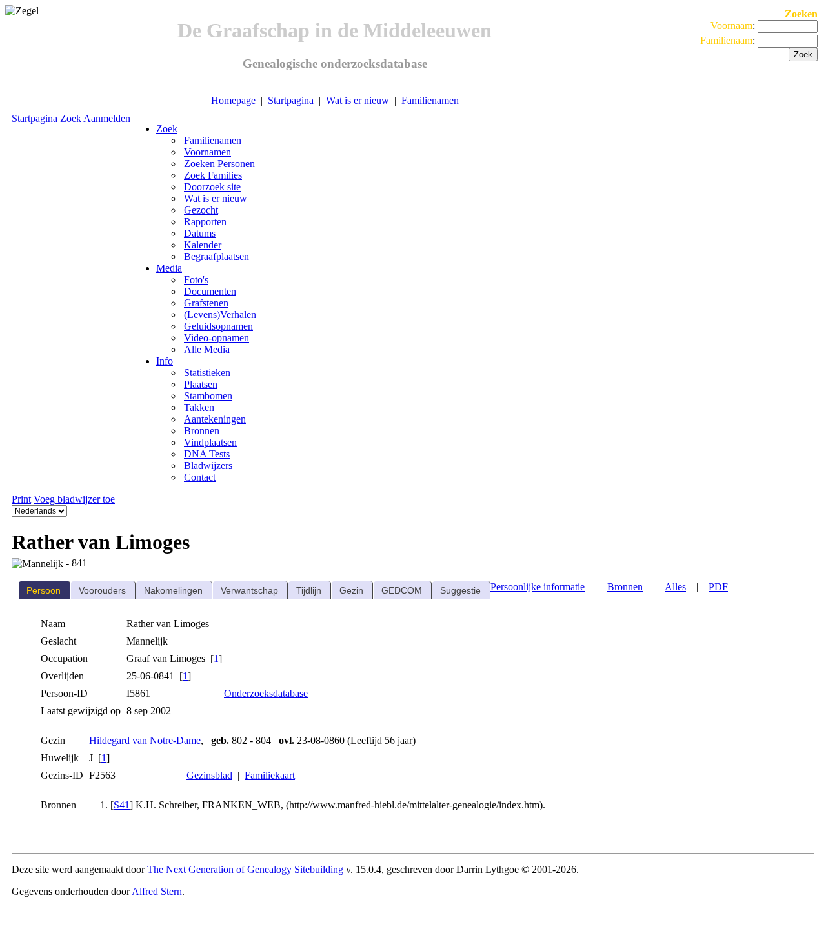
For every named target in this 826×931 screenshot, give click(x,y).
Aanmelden (106, 118)
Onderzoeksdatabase (266, 693)
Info (164, 360)
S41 (122, 804)
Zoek (70, 118)
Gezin (351, 590)
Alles (675, 586)
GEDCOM (401, 590)
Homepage (233, 100)
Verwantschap (249, 590)
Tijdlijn (308, 590)
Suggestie (460, 590)
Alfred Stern (157, 891)
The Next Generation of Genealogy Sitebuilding (245, 869)
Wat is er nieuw (357, 100)
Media (169, 268)
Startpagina (291, 100)
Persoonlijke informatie (537, 586)
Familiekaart (270, 775)
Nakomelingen (173, 590)
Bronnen (625, 586)
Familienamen (430, 100)
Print (21, 499)
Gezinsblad (209, 775)
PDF (718, 586)
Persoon (43, 590)
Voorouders (102, 590)
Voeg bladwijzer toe (74, 499)
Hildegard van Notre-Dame (145, 740)
